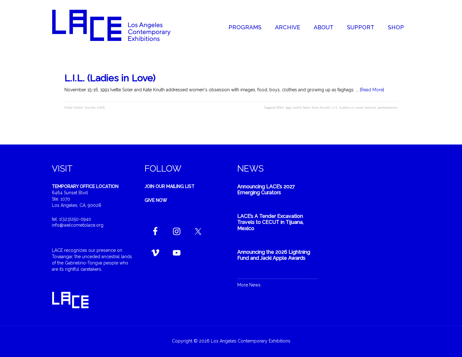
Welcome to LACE (118, 25)
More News (249, 284)
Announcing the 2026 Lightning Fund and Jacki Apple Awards (273, 255)
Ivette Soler (301, 107)
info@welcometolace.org (77, 225)
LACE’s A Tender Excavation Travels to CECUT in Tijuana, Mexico (270, 222)
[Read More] (372, 89)
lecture (370, 107)
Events (90, 107)
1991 (288, 107)
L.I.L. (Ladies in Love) (110, 77)
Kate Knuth (321, 107)
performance (388, 107)
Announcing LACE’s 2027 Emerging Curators (266, 190)
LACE (101, 107)
